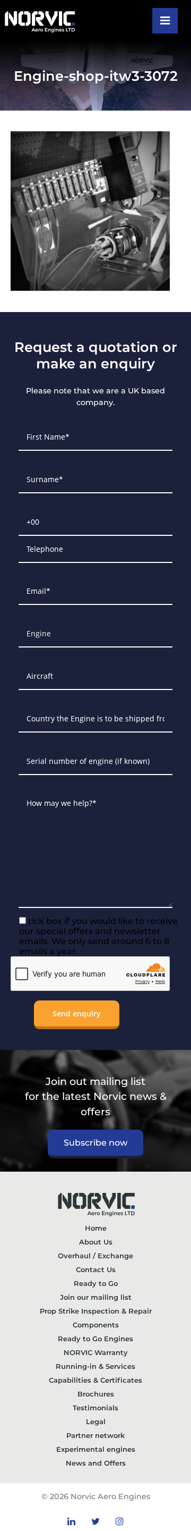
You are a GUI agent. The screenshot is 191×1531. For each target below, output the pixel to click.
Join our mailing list (96, 1297)
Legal (96, 1421)
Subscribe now (95, 1143)
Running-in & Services (95, 1366)
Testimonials (95, 1407)
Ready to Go (96, 1283)
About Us (95, 1242)
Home (96, 1228)
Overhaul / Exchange (95, 1255)
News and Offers (96, 1463)
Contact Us (96, 1269)
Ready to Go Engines (95, 1338)
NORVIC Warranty (96, 1352)
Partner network (95, 1435)
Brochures (95, 1394)
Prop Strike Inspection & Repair (96, 1311)
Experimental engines (95, 1449)
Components (96, 1324)
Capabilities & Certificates (95, 1380)
